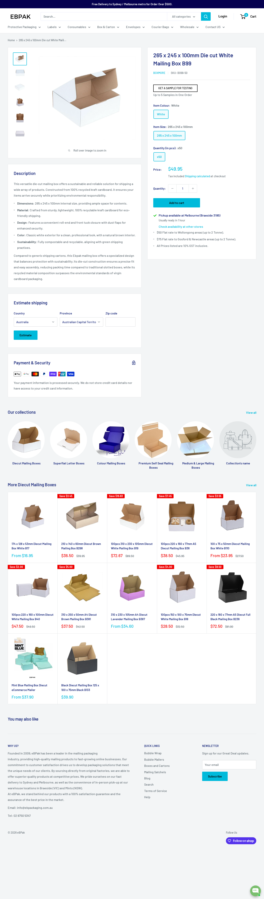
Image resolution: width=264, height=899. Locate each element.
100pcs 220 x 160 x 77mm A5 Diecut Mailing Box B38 (178, 546)
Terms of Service (155, 791)
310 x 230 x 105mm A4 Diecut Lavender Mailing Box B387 (129, 617)
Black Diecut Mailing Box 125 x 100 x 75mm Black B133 (80, 687)
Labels (52, 27)
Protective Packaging (22, 27)
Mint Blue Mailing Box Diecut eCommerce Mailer (29, 687)
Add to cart (176, 203)
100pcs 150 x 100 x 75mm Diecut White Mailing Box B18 (181, 617)
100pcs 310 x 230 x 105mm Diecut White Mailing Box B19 (132, 546)
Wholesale (187, 27)
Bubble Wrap (153, 753)
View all (251, 412)
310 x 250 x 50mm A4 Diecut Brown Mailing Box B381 (79, 617)
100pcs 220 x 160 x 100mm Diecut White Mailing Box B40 (33, 617)
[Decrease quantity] (172, 188)
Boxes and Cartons (157, 765)
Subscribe (215, 776)
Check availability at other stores (181, 226)
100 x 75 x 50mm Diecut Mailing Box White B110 (230, 546)
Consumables (77, 27)
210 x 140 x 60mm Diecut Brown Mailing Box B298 (81, 546)
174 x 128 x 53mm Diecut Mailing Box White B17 (31, 546)
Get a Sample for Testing (175, 88)
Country (19, 313)
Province (66, 313)
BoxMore (159, 72)
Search (149, 784)
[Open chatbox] (255, 890)
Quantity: (159, 188)
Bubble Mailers (154, 759)
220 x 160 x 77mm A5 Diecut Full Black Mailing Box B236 (230, 617)
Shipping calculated (197, 176)
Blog (147, 778)
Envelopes (133, 27)
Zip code (111, 313)
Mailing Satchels (155, 772)
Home (11, 40)
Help (147, 797)
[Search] (206, 16)
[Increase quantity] (193, 188)
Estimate (26, 335)
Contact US (213, 27)
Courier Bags (160, 27)
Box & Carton (106, 27)
